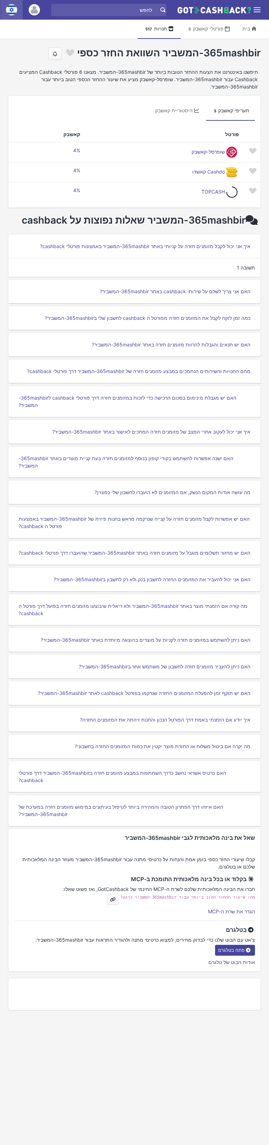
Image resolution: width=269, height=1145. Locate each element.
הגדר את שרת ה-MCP (231, 911)
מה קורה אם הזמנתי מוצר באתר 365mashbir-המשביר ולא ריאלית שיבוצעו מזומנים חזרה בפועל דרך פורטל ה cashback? (133, 609)
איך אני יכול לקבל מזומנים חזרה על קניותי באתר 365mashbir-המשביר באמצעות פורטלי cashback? (145, 246)
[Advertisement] (134, 994)
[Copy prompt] (113, 899)
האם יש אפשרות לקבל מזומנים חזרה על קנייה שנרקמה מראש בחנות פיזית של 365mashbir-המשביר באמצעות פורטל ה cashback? (134, 522)
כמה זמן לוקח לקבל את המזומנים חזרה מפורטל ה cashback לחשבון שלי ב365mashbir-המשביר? (147, 318)
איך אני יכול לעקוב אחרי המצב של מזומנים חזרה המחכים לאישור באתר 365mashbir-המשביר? (151, 432)
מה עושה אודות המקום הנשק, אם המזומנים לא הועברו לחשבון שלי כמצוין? (172, 492)
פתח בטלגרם (231, 950)
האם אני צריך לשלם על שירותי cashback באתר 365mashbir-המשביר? (175, 291)
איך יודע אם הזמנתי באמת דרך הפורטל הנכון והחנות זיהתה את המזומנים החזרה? (165, 720)
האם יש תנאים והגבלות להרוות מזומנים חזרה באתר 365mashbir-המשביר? (171, 344)
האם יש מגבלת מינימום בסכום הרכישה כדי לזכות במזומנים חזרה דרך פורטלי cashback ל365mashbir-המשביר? (127, 401)
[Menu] (257, 10)
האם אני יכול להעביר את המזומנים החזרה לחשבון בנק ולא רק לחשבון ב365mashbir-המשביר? (152, 579)
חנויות (156, 28)
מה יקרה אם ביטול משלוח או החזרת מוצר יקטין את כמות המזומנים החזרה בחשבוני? (162, 746)
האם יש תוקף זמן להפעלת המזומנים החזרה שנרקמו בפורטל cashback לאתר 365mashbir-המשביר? (144, 693)
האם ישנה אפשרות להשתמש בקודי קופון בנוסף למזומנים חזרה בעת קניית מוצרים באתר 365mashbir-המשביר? (126, 462)
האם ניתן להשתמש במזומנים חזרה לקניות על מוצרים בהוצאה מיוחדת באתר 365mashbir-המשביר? (145, 640)
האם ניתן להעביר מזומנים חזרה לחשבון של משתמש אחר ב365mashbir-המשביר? (164, 666)
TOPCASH (213, 192)
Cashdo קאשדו (208, 172)
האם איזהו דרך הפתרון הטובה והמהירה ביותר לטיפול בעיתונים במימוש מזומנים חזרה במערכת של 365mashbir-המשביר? (121, 810)
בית (246, 28)
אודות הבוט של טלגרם (231, 962)
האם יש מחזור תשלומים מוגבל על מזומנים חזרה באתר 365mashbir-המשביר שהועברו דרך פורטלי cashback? (134, 553)
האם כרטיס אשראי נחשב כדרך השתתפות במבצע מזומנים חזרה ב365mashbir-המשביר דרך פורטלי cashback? (122, 776)
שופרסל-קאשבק (208, 152)
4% (76, 150)
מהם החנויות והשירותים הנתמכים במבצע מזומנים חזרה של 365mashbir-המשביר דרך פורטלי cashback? (138, 371)
